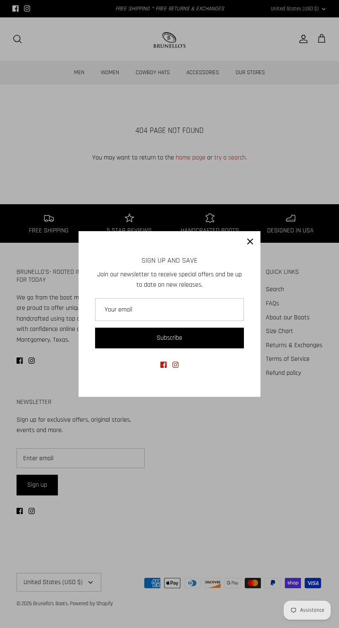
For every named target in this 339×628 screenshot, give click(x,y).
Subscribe (169, 337)
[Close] (250, 241)
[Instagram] (175, 365)
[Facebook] (163, 365)
